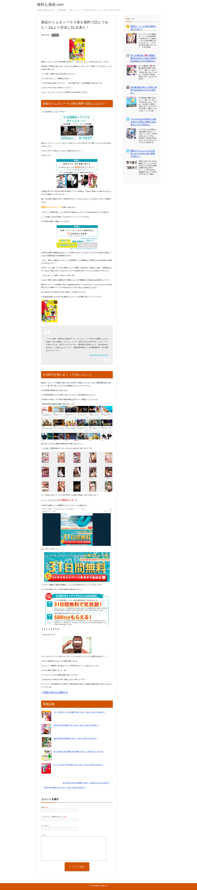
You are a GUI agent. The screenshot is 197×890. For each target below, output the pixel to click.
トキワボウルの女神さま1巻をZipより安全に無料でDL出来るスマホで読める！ (143, 122)
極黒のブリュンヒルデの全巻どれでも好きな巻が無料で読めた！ (142, 153)
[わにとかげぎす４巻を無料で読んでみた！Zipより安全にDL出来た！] (46, 772)
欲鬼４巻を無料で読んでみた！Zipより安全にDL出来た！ (65, 787)
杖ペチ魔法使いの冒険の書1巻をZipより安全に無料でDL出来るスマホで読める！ (143, 58)
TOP (46, 10)
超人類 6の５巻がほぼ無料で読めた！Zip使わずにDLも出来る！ (86, 783)
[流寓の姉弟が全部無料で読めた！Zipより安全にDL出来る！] (46, 746)
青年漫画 (55, 35)
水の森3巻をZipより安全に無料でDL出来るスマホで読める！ (143, 90)
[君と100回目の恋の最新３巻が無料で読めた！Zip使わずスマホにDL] (46, 759)
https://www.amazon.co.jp (99, 355)
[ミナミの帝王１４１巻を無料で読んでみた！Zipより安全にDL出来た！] (46, 719)
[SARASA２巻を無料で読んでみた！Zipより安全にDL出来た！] (46, 733)
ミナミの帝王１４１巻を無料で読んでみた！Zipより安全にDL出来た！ (79, 712)
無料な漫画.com (50, 4)
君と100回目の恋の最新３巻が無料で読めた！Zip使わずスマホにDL (78, 751)
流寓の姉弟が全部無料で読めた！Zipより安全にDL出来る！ (75, 738)
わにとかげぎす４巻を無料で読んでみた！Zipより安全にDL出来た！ (78, 765)
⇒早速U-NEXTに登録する (54, 692)
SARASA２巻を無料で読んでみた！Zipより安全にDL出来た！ (76, 725)
